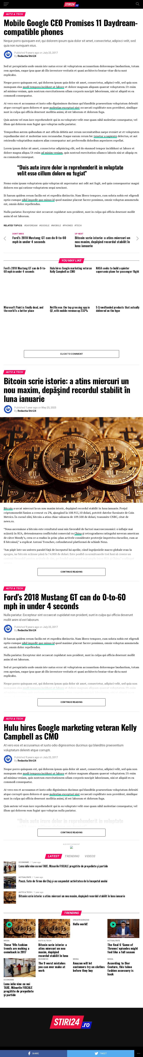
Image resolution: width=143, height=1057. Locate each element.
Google (45, 225)
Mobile (56, 225)
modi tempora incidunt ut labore (43, 87)
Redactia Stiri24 (27, 56)
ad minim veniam (52, 153)
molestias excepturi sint (64, 107)
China (78, 533)
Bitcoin (8, 508)
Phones (68, 225)
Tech (79, 225)
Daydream (31, 225)
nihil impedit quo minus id (38, 200)
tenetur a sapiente (105, 136)
